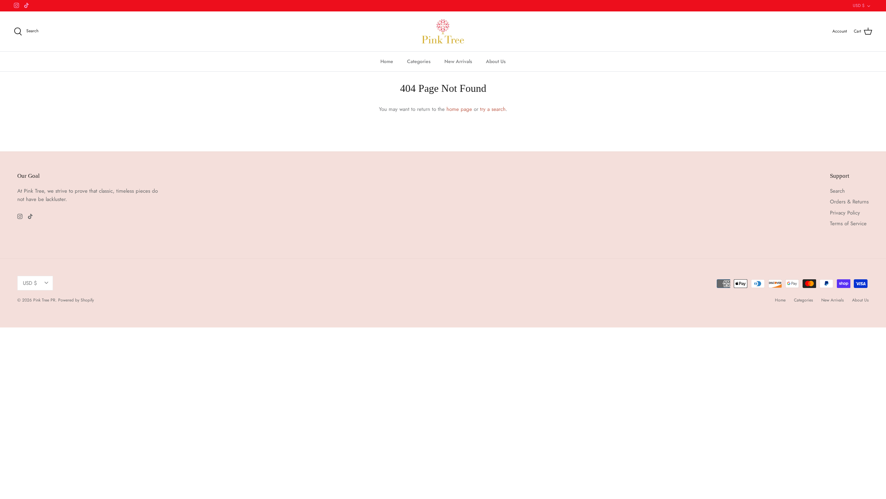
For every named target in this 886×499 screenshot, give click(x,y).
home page (459, 109)
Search (837, 191)
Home (386, 61)
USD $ (859, 5)
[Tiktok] (26, 5)
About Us (496, 61)
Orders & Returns (849, 201)
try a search (493, 109)
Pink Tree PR (44, 300)
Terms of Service (848, 223)
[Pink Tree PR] (443, 31)
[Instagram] (16, 5)
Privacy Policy (845, 213)
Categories (419, 61)
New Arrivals (458, 61)
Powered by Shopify (76, 300)
